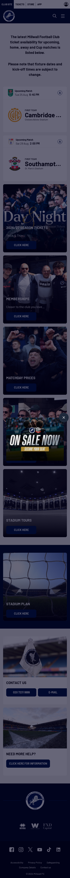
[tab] (63, 417)
